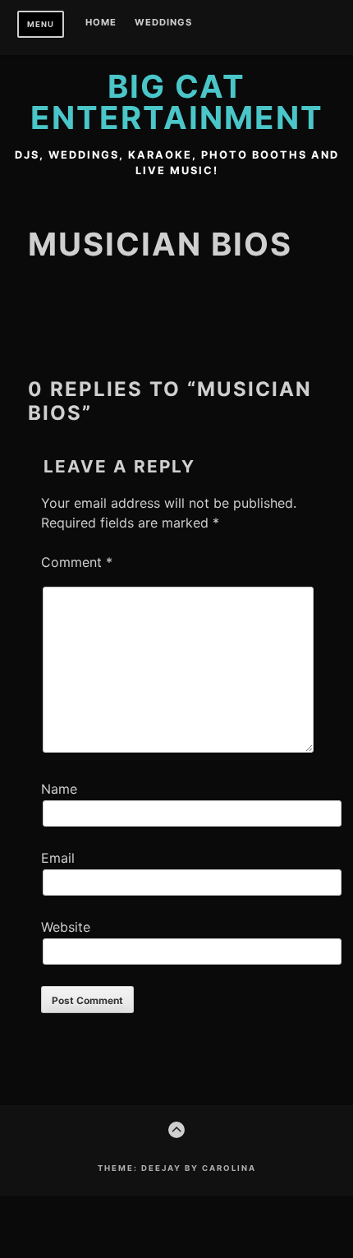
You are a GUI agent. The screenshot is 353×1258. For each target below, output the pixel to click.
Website (65, 927)
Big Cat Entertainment (176, 101)
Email (58, 858)
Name (59, 789)
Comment (76, 562)
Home (101, 23)
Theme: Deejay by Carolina (177, 1168)
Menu (40, 24)
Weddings (163, 23)
